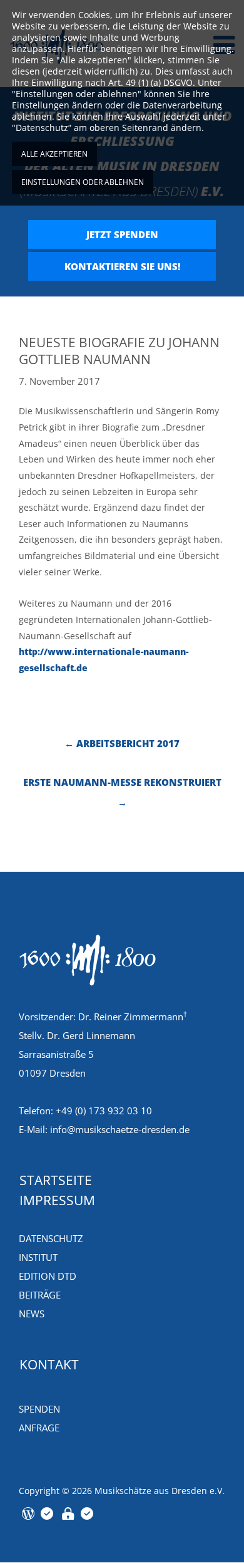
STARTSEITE (55, 1180)
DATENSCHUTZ (51, 1238)
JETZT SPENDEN (122, 234)
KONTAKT (49, 1364)
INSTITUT (38, 1257)
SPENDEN (39, 1409)
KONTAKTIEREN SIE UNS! (122, 266)
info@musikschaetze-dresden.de (120, 1129)
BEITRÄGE (40, 1295)
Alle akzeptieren (54, 154)
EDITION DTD (47, 1276)
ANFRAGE (39, 1427)
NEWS (31, 1313)
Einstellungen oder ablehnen (82, 182)
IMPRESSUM (57, 1200)
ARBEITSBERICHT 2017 (122, 743)
